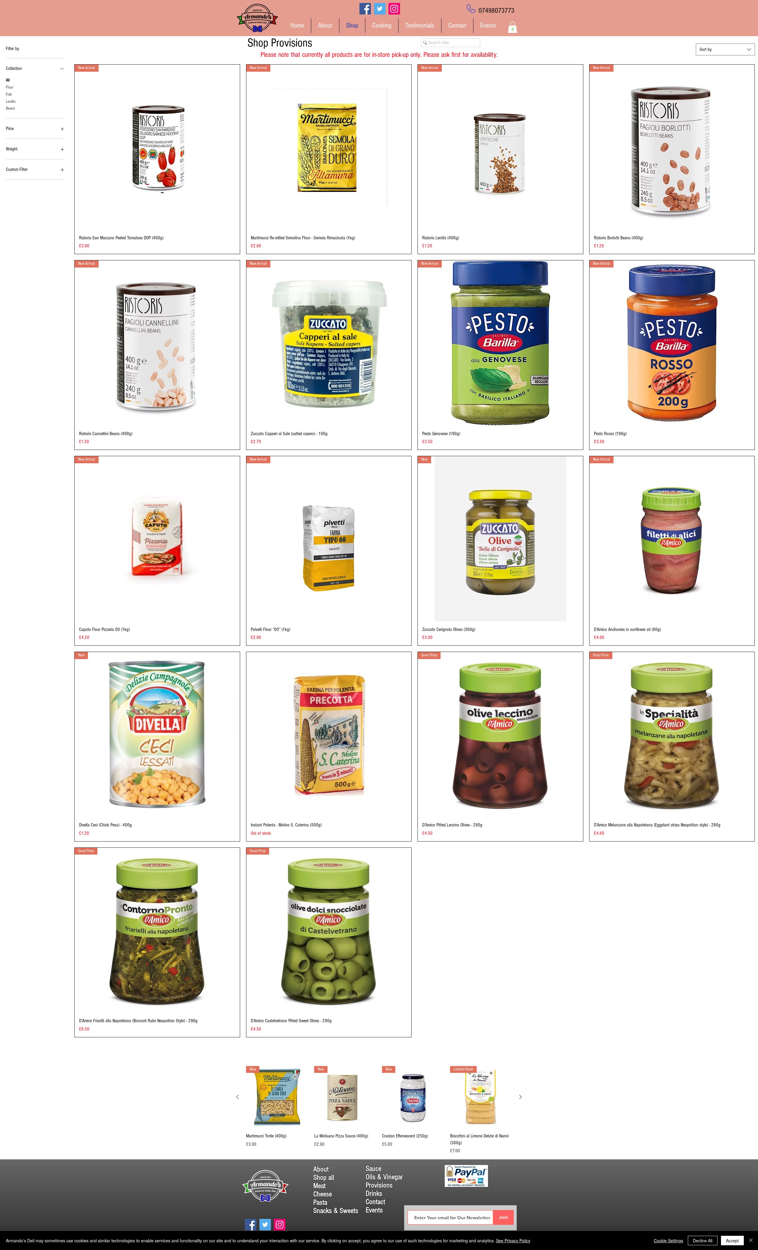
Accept (732, 1240)
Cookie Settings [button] (668, 1240)
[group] (379, 1110)
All (8, 80)
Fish (9, 94)
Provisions (379, 1185)
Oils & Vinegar (384, 1177)
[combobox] (725, 49)
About (321, 1169)
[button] (512, 27)
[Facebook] (365, 9)
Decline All (702, 1240)
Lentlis (10, 101)
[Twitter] (380, 9)
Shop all (323, 1177)
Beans (10, 108)
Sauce (373, 1168)
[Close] (750, 1240)
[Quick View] (329, 734)
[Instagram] (394, 9)
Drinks (374, 1193)
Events (374, 1210)
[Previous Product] (237, 1096)
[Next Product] (520, 1096)
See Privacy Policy (513, 1240)
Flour (9, 87)
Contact (375, 1202)
